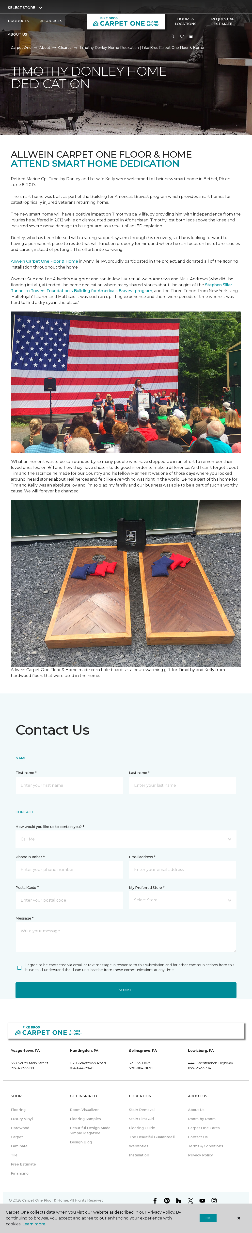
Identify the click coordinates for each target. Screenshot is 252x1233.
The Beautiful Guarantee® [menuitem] (152, 1137)
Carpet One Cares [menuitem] (204, 1128)
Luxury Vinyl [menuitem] (22, 1119)
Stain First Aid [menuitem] (141, 1119)
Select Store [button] (21, 7)
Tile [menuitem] (14, 1155)
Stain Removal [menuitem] (142, 1110)
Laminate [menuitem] (19, 1146)
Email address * (142, 857)
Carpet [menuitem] (17, 1137)
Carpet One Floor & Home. (45, 1200)
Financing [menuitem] (20, 1173)
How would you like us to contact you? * (50, 826)
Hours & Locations (185, 21)
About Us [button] (17, 34)
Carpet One (21, 47)
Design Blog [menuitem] (81, 1142)
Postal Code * (27, 887)
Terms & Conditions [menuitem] (205, 1146)
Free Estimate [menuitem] (23, 1164)
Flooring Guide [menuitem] (142, 1128)
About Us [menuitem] (196, 1110)
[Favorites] (182, 36)
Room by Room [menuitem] (202, 1119)
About (44, 47)
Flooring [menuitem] (18, 1110)
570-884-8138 (141, 1068)
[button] (172, 36)
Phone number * (30, 857)
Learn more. (34, 1224)
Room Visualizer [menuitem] (84, 1110)
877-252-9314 (199, 1068)
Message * (24, 918)
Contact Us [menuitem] (198, 1137)
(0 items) (191, 36)
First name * (26, 772)
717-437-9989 (22, 1068)
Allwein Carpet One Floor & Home (44, 261)
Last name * (139, 772)
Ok (208, 1218)
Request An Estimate (223, 21)
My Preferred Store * (146, 887)
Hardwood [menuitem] (20, 1128)
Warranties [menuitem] (138, 1146)
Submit (126, 990)
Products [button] (18, 21)
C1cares (65, 47)
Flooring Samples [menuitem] (85, 1119)
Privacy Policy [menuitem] (200, 1155)
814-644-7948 (82, 1068)
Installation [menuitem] (139, 1155)
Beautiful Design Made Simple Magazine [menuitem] (90, 1130)
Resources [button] (50, 21)
